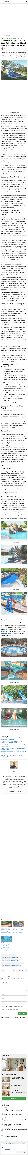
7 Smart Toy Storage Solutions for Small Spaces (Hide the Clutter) (13, 749)
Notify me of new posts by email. (10, 1009)
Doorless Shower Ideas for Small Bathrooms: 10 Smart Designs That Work (13, 738)
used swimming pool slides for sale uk (11, 965)
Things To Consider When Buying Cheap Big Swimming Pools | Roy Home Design (6, 930)
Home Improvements (12, 38)
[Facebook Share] (14, 970)
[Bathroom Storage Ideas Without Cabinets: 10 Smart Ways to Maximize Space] (6, 1079)
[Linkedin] (7, 791)
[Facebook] (18, 791)
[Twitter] (16, 791)
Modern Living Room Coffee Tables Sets (14, 1114)
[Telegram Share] (23, 970)
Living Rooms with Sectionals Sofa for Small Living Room (15, 1125)
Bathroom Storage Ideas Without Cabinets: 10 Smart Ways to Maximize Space (12, 742)
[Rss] (14, 791)
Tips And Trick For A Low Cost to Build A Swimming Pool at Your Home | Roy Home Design (18, 931)
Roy (5, 48)
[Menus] (2, 1)
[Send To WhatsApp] (26, 970)
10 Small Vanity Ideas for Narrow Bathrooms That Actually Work (13, 745)
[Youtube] (12, 791)
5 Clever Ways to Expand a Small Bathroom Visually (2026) (12, 755)
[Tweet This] (17, 970)
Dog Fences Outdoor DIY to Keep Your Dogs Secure (15, 1119)
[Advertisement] (14, 19)
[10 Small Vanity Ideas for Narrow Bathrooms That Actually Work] (6, 1086)
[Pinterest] (10, 791)
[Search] (26, 2)
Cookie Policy (7, 1149)
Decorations (4, 38)
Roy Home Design (7, 2)
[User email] (20, 791)
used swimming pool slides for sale (10, 960)
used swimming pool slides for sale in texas (12, 963)
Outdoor (20, 38)
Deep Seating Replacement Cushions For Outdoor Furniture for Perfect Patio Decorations (14, 1109)
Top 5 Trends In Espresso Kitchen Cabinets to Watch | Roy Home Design (15, 1135)
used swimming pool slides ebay (10, 957)
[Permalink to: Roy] (2, 48)
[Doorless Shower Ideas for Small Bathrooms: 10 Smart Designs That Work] (14, 1064)
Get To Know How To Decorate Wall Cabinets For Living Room (15, 1130)
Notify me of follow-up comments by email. (13, 1006)
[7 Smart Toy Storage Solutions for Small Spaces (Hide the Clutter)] (6, 1093)
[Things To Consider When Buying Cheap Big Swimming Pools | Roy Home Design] (6, 924)
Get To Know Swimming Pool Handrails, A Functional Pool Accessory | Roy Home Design (5, 946)
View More (13, 1098)
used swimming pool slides (8, 954)
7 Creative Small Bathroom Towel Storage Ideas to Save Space (13, 752)
